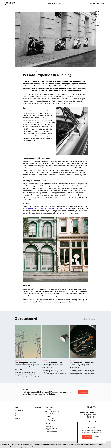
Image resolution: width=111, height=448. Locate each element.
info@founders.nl (90, 415)
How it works (95, 14)
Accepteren (87, 436)
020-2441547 (91, 417)
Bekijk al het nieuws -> (89, 319)
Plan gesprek (83, 392)
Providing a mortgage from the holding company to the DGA (49, 208)
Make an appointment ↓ (55, 3)
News (97, 20)
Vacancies (95, 23)
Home (97, 11)
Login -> (103, 3)
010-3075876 (49, 426)
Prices (97, 17)
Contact (96, 25)
